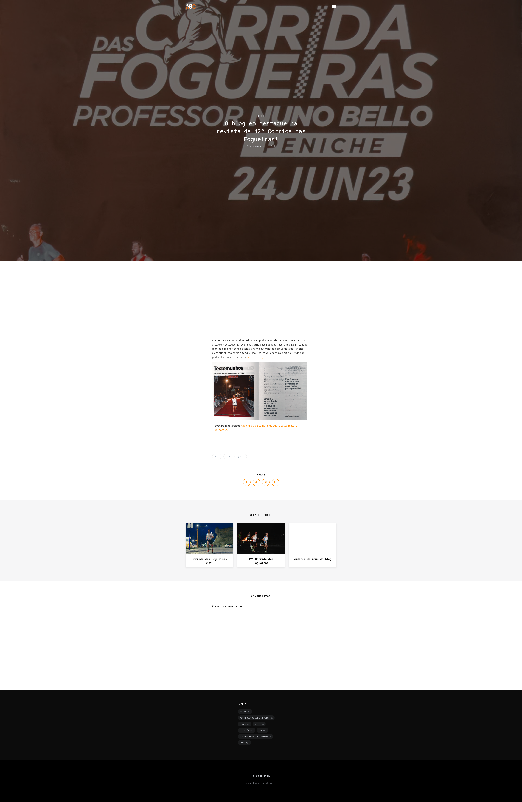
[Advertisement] (261, 300)
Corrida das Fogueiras (235, 457)
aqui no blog (255, 357)
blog (261, 116)
